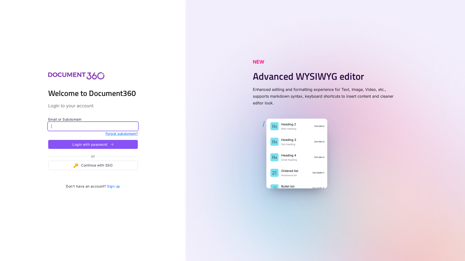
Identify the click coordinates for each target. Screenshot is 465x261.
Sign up (113, 186)
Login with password (90, 144)
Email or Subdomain (65, 119)
